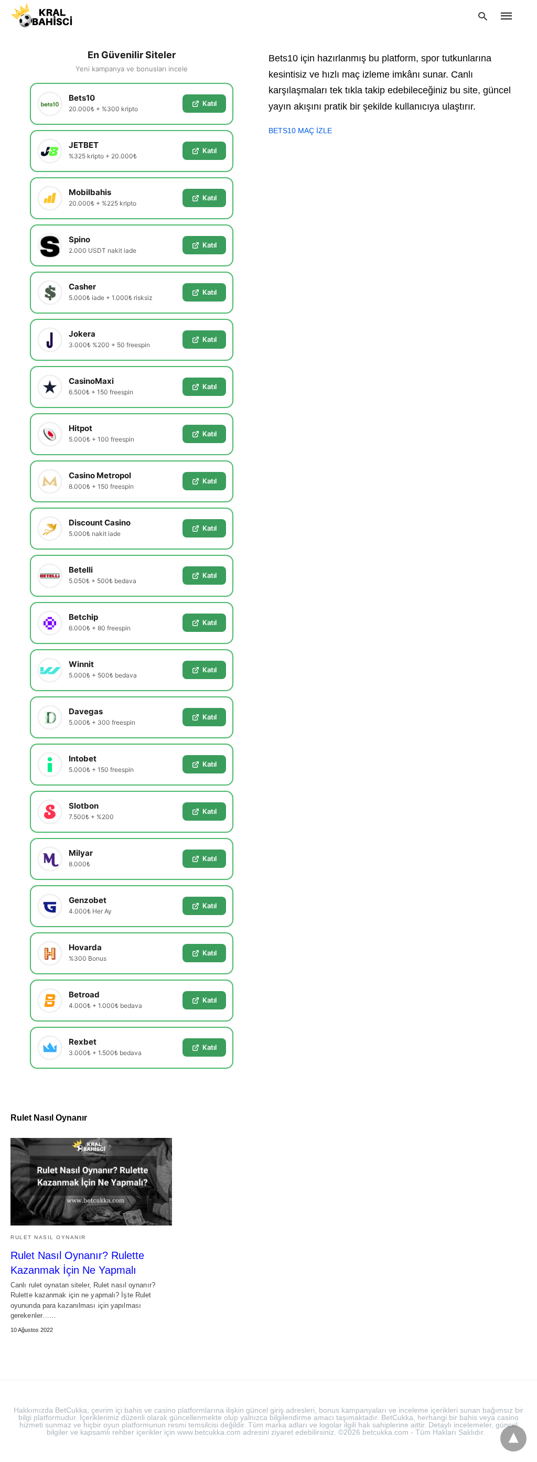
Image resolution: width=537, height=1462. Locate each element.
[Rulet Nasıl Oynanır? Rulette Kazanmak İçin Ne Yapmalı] (91, 1182)
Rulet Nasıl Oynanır (48, 1237)
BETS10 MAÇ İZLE (300, 130)
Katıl (209, 103)
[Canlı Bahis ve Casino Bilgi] (53, 15)
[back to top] (513, 1438)
